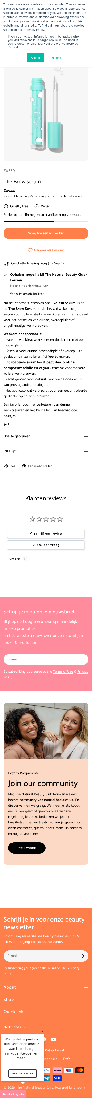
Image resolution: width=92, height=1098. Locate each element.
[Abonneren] (83, 659)
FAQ (66, 1059)
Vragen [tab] (14, 559)
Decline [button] (56, 57)
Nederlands (12, 1027)
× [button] (42, 1031)
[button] (28, 1094)
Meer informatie (22, 1073)
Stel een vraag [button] (48, 545)
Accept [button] (35, 57)
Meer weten (27, 848)
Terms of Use (63, 671)
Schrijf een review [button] (48, 533)
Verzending (38, 196)
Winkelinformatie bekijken (27, 293)
